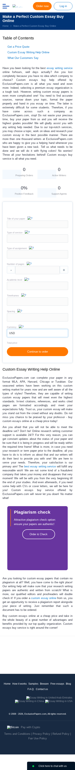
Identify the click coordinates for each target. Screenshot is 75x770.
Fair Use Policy (37, 738)
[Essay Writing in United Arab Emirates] (49, 697)
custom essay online (43, 598)
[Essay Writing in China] (29, 701)
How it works (19, 683)
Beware (44, 683)
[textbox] (37, 238)
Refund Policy (60, 733)
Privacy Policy (41, 733)
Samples (33, 683)
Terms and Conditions (17, 733)
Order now (42, 6)
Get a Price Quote (18, 46)
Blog (68, 683)
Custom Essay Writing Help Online (28, 52)
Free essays (57, 683)
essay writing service (59, 68)
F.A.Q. (31, 689)
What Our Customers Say (23, 57)
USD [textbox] (12, 333)
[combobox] (37, 241)
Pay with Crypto (30, 727)
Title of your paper (16, 218)
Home (7, 683)
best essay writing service (40, 466)
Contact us (42, 689)
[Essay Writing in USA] (58, 701)
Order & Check (39, 534)
